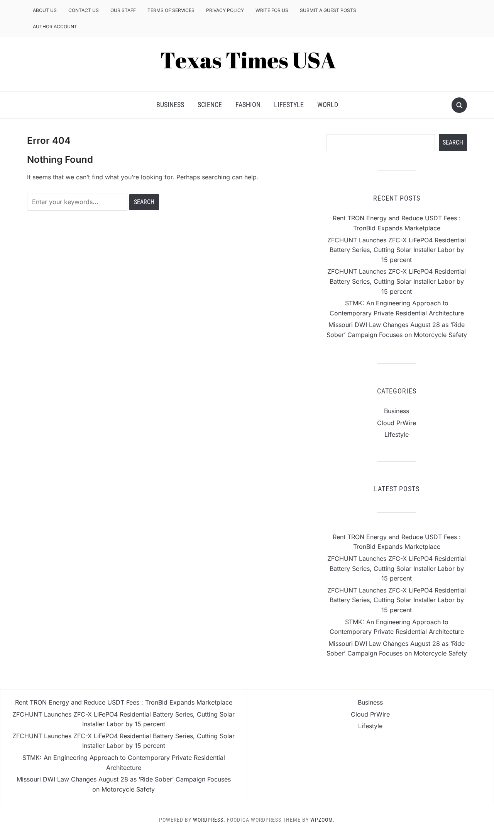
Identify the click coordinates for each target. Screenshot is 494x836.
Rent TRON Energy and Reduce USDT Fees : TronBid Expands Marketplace (123, 702)
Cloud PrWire (396, 423)
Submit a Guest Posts (328, 10)
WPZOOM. (322, 820)
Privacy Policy (225, 10)
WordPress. (209, 820)
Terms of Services (171, 10)
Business (170, 104)
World (327, 104)
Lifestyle (289, 104)
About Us (45, 10)
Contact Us (83, 10)
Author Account (55, 26)
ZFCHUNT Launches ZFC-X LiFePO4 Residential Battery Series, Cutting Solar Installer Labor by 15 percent (396, 250)
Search (453, 142)
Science (210, 104)
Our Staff (123, 10)
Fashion (248, 104)
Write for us (271, 10)
